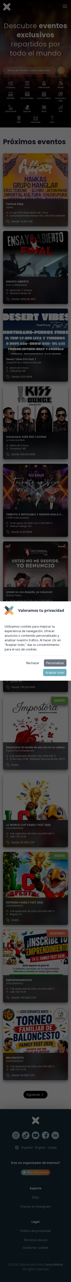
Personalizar (55, 663)
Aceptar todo (54, 672)
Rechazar (32, 663)
